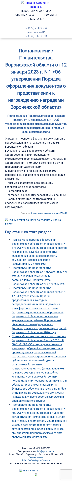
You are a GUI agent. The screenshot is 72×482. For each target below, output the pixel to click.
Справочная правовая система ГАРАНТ (49, 213)
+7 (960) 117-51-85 (36, 36)
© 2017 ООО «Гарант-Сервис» (36, 460)
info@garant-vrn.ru (45, 451)
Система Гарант (26, 14)
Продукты (50, 14)
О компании (36, 18)
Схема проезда (36, 457)
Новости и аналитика (36, 10)
